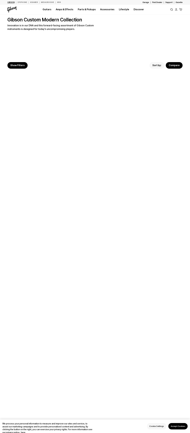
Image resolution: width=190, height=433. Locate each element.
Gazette (179, 2)
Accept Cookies (178, 426)
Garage (145, 2)
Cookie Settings (156, 426)
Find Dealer (157, 2)
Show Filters (17, 65)
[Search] (171, 9)
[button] (181, 9)
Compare (174, 65)
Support (168, 2)
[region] (95, 426)
